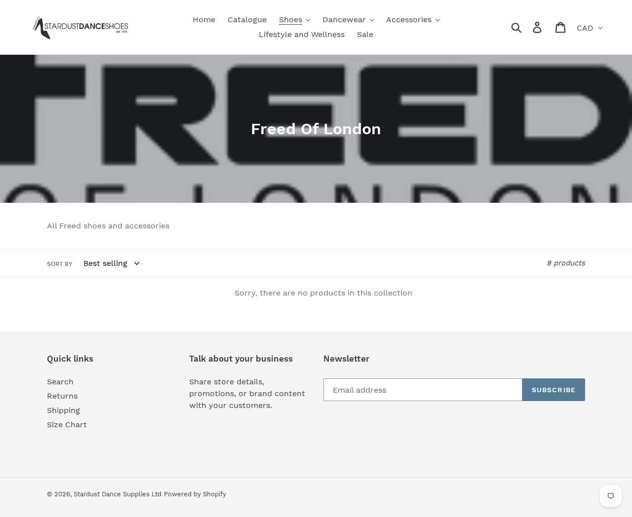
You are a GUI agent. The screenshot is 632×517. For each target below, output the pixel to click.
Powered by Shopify (195, 494)
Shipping (63, 410)
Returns (62, 396)
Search (60, 381)
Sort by (59, 263)
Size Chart (67, 424)
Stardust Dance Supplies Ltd (117, 494)
